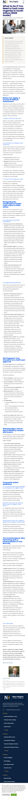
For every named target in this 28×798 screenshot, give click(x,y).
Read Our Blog (7, 778)
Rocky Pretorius (8, 17)
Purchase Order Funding (10, 719)
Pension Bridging (8, 757)
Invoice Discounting (9, 723)
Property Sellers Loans (9, 737)
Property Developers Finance (11, 744)
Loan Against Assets (9, 764)
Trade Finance (7, 726)
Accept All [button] (14, 794)
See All (6, 730)
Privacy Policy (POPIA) (9, 781)
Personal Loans (7, 767)
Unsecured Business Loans (10, 716)
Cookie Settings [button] (6, 794)
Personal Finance (11, 19)
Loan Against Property (9, 740)
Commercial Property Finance (11, 747)
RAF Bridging (7, 761)
